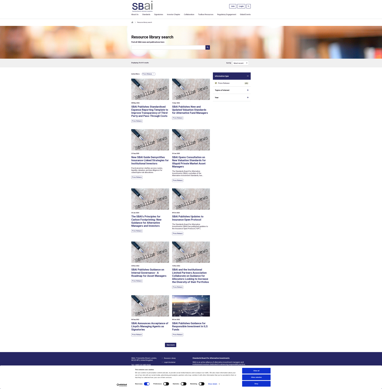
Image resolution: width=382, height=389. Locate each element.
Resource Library (170, 358)
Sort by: (228, 63)
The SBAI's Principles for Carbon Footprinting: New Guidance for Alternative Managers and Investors (146, 221)
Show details (212, 384)
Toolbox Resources (205, 14)
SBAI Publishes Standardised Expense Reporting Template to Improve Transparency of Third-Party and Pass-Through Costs (149, 111)
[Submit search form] (208, 47)
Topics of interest (222, 90)
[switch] (166, 383)
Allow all (256, 371)
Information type (222, 76)
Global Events (245, 14)
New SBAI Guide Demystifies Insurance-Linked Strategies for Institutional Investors (150, 160)
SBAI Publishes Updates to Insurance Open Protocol (187, 218)
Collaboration (189, 14)
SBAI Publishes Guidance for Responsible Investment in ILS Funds (190, 326)
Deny (256, 384)
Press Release (233, 83)
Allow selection (256, 377)
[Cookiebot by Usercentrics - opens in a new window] (122, 385)
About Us (134, 14)
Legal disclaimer (169, 362)
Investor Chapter (173, 14)
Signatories (158, 14)
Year (217, 97)
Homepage (132, 22)
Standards (146, 14)
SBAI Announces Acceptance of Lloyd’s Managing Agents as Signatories (149, 326)
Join (233, 6)
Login (241, 6)
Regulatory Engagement (226, 14)
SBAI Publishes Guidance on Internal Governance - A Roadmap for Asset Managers (148, 272)
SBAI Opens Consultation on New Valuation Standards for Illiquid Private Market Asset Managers (189, 162)
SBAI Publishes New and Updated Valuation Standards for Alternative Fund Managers (190, 109)
